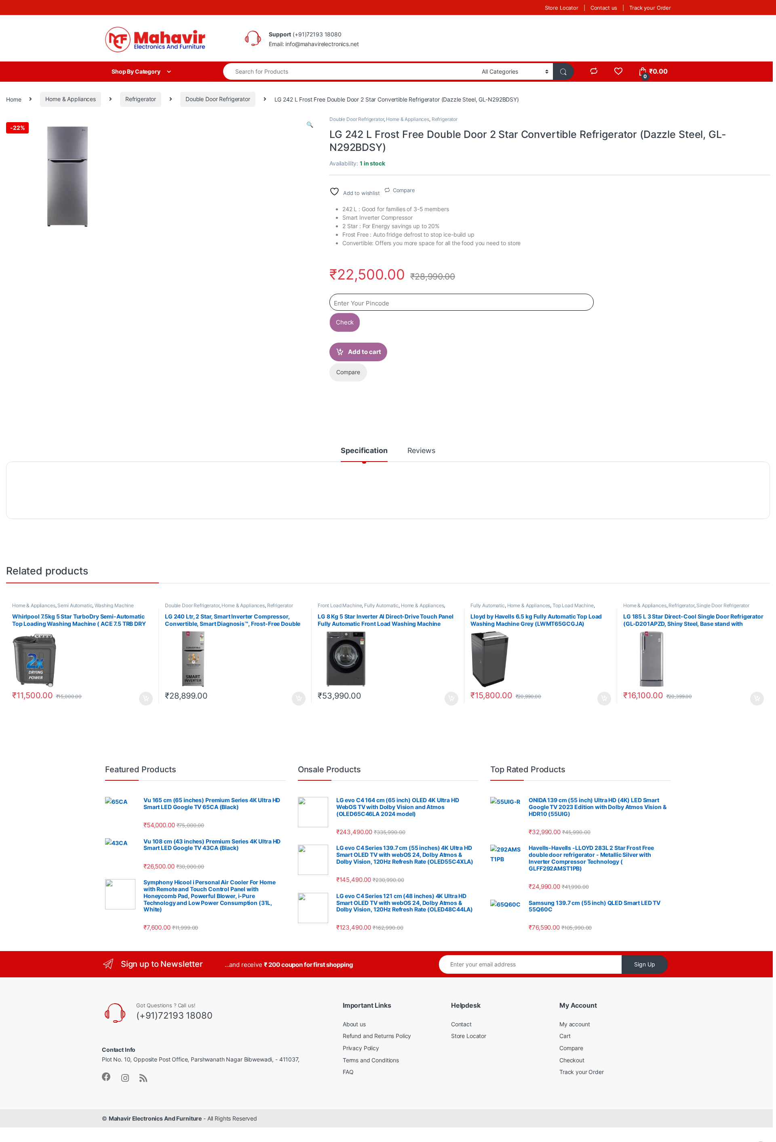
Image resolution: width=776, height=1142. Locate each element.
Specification (364, 451)
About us (354, 1024)
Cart (564, 1035)
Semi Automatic (74, 605)
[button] (309, 124)
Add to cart (364, 352)
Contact (461, 1024)
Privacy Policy (361, 1048)
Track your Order (650, 7)
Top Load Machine (573, 605)
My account (574, 1024)
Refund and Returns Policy (377, 1035)
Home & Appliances (70, 98)
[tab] (364, 454)
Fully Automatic (381, 605)
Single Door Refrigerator (722, 605)
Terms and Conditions (371, 1060)
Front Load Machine (340, 605)
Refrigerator (140, 98)
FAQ (348, 1071)
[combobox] (350, 71)
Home (13, 98)
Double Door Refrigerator (218, 98)
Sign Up (644, 964)
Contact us (604, 7)
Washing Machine (114, 605)
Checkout (571, 1060)
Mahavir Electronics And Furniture (155, 1118)
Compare (404, 190)
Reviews (421, 451)
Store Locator (561, 7)
